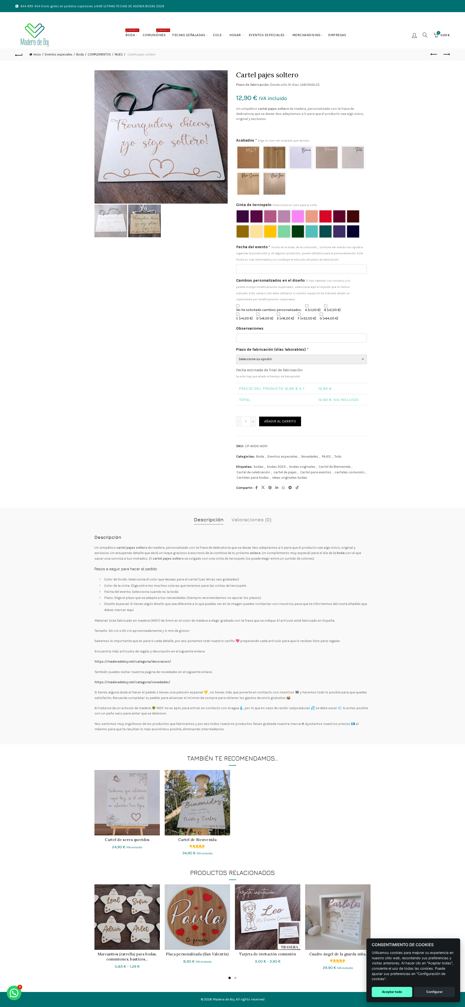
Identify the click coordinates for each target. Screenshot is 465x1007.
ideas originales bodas (289, 478)
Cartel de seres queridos (127, 839)
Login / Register (414, 35)
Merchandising (306, 35)
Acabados (272, 140)
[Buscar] (425, 35)
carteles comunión (349, 472)
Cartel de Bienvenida (334, 467)
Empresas (337, 35)
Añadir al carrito (280, 421)
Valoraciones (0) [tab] (251, 519)
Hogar (235, 35)
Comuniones (156, 33)
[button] (14, 993)
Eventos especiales (267, 35)
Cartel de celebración (253, 472)
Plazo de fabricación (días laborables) (272, 349)
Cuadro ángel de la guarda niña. (337, 954)
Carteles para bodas (253, 478)
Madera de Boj (224, 999)
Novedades (309, 456)
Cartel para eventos (315, 472)
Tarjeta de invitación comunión (267, 954)
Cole (217, 35)
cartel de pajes (285, 472)
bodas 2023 (276, 467)
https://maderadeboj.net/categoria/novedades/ (132, 682)
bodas (259, 467)
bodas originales (302, 467)
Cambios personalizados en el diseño (293, 289)
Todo (337, 456)
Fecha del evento (299, 253)
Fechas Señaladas (188, 35)
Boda (131, 33)
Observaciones (250, 328)
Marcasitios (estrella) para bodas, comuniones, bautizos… (127, 956)
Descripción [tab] (209, 519)
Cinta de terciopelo (276, 204)
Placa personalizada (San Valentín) (197, 954)
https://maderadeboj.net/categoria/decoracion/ (132, 661)
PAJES (326, 456)
